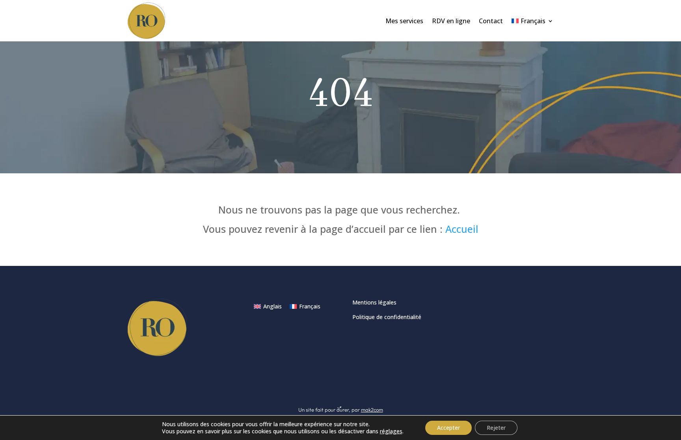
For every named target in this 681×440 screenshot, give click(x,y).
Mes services (404, 21)
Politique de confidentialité (386, 317)
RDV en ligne (451, 21)
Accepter (448, 427)
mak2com (372, 410)
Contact (491, 21)
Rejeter (496, 427)
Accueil (461, 229)
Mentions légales (374, 302)
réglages (391, 431)
